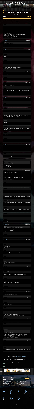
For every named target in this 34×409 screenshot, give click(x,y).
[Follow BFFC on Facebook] (14, 405)
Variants (3, 397)
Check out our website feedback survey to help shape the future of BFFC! (17, 403)
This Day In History (11, 400)
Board (13, 3)
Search (25, 393)
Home (6, 3)
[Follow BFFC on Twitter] (16, 405)
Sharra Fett (5, 266)
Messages (18, 392)
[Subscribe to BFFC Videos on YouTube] (17, 405)
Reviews (11, 397)
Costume (11, 3)
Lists (3, 392)
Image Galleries (11, 390)
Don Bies (18, 396)
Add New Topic (4, 9)
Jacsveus (5, 97)
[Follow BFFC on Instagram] (15, 405)
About (26, 3)
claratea (5, 153)
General (3, 10)
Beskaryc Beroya (6, 224)
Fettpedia (19, 3)
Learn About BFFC (19, 384)
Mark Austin (18, 397)
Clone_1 (5, 291)
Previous (4, 21)
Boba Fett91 (5, 188)
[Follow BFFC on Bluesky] (19, 405)
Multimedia (15, 3)
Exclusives (11, 396)
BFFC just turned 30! (17, 0)
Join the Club (26, 378)
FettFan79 (5, 49)
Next (30, 21)
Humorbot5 (5, 144)
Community (22, 3)
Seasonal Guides (11, 398)
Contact (25, 392)
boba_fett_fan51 (6, 239)
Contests (18, 390)
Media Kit (25, 390)
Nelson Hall (18, 399)
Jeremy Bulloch (19, 400)
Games (10, 393)
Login (29, 378)
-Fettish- (5, 340)
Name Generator (19, 391)
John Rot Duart (6, 40)
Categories (4, 391)
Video (10, 392)
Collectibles (8, 3)
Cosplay (3, 398)
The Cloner (5, 170)
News (17, 3)
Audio (10, 391)
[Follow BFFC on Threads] (18, 405)
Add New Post (28, 16)
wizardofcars (6, 297)
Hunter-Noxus (6, 108)
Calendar (24, 3)
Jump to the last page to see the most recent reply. (21, 356)
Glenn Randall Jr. (19, 398)
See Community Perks (6, 384)
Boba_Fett (5, 307)
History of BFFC (26, 391)
